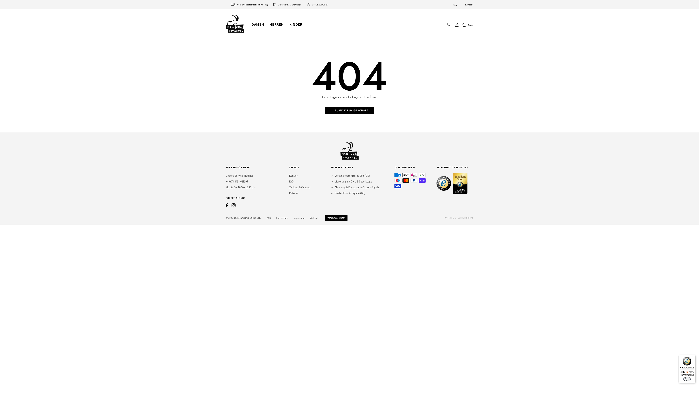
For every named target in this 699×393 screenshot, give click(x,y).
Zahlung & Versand (299, 187)
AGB (269, 218)
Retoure (294, 193)
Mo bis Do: (231, 187)
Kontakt (469, 4)
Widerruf (314, 218)
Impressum (299, 218)
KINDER (295, 24)
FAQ (455, 4)
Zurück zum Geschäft (351, 110)
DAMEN (258, 24)
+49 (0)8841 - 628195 (237, 181)
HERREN (276, 24)
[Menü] (693, 357)
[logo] (235, 24)
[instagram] (234, 206)
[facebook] (227, 206)
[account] (457, 25)
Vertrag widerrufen (336, 217)
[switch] (687, 379)
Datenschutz (282, 218)
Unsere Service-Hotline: (239, 175)
